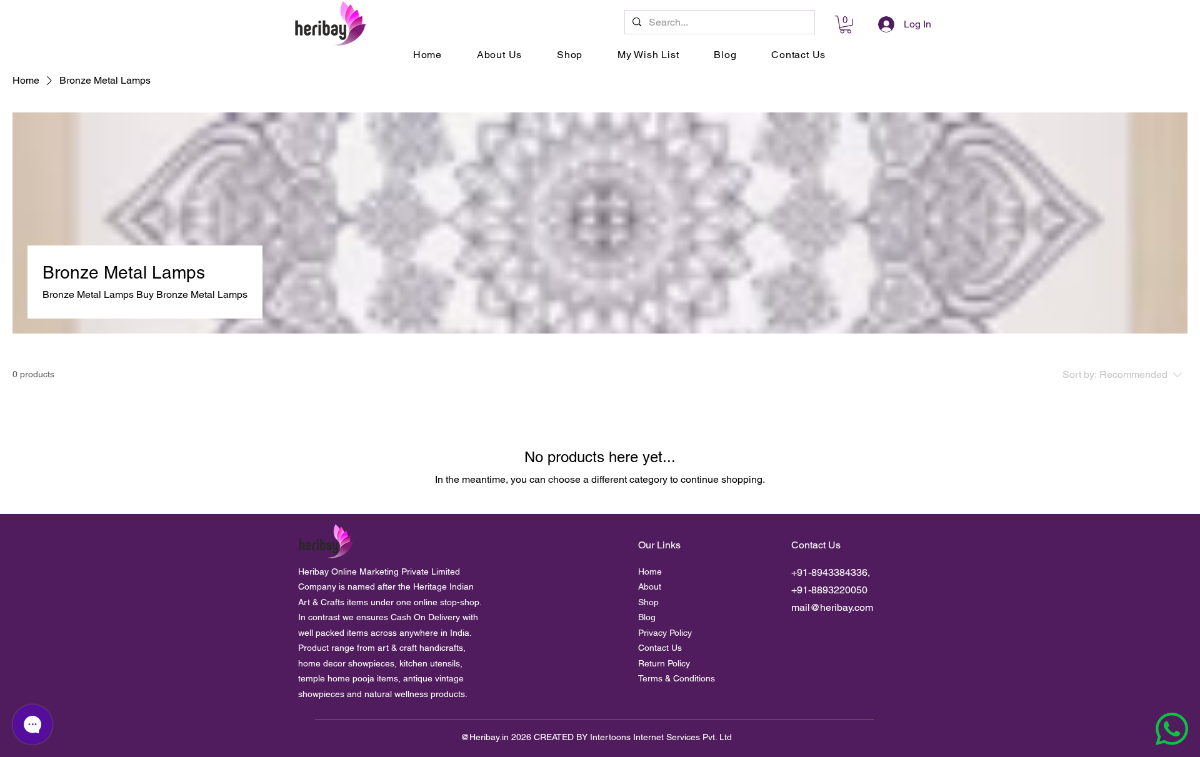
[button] (845, 25)
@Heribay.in (485, 737)
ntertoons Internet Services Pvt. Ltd (662, 737)
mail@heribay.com (832, 607)
